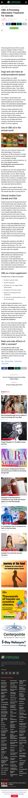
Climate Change (3, 735)
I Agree (14, 796)
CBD (21, 88)
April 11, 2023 (4, 557)
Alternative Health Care (4, 690)
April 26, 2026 (4, 446)
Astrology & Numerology (4, 712)
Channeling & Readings (4, 731)
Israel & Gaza (13, 756)
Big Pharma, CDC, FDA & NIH (4, 719)
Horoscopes (13, 740)
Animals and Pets (4, 699)
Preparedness (23, 726)
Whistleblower (23, 773)
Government (13, 709)
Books (3, 722)
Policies (21, 719)
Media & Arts (22, 685)
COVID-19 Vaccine (3, 752)
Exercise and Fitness (13, 690)
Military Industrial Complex (21, 695)
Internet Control (12, 750)
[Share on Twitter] (13, 24)
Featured (12, 695)
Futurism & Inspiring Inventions (13, 706)
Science (21, 748)
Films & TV (13, 699)
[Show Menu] (2, 2)
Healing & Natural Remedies (15, 7)
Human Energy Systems (14, 743)
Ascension (4, 709)
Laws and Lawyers (12, 759)
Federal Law (13, 697)
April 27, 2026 (4, 419)
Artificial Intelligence (4, 707)
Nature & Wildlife (21, 708)
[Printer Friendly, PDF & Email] (14, 28)
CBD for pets (5, 363)
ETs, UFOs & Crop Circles (13, 686)
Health (6, 7)
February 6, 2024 (5, 530)
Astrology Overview (3, 715)
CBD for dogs (18, 361)
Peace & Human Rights (23, 713)
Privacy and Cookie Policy (17, 794)
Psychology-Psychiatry (22, 731)
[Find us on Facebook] (2, 673)
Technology (22, 760)
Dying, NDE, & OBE (4, 765)
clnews (4, 19)
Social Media (22, 753)
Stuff (20, 758)
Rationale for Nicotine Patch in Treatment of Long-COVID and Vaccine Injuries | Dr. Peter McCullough (13, 499)
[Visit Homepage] (14, 2)
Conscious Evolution (8, 438)
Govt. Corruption (13, 715)
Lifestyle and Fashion (13, 762)
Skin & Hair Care (22, 750)
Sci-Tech (21, 746)
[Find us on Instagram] (10, 673)
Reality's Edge (23, 740)
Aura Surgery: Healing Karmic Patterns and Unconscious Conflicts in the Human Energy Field (13, 471)
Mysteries (21, 703)
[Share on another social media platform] (24, 24)
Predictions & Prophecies (22, 724)
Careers (3, 726)
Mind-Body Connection (22, 699)
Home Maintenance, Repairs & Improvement (13, 736)
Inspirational (13, 745)
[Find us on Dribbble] (17, 673)
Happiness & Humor (13, 722)
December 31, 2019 (12, 19)
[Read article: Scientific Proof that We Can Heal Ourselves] (14, 542)
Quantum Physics (21, 735)
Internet (12, 747)
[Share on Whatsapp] (19, 24)
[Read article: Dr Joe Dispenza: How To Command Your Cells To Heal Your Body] (14, 515)
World (20, 775)
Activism (3, 680)
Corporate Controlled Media (4, 748)
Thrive (21, 767)
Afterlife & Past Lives (4, 683)
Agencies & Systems (4, 686)
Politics (21, 721)
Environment (13, 680)
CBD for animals (9, 361)
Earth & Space (4, 768)
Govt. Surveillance (13, 719)
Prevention (22, 728)
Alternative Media (4, 693)
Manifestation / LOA (14, 775)
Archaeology (4, 702)
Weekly (21, 771)
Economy (3, 772)
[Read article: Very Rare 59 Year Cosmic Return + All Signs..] (4, 784)
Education (3, 774)
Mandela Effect (12, 772)
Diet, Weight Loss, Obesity (4, 757)
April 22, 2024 (4, 503)
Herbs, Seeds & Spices (13, 732)
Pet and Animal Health (22, 717)
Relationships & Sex (22, 743)
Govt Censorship (13, 712)
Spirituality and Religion (22, 756)
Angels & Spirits (3, 696)
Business (3, 724)
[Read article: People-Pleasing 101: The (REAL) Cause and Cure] (14, 431)
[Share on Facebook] (8, 24)
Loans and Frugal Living (13, 765)
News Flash (22, 711)
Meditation (22, 691)
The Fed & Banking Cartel (21, 764)
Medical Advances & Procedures (22, 688)
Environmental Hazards (14, 683)
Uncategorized (23, 769)
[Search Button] (26, 2)
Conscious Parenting (4, 744)
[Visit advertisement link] (14, 574)
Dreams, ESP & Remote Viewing (4, 761)
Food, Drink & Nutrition (13, 702)
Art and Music (4, 704)
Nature (21, 705)
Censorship (4, 728)
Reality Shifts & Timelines (22, 738)
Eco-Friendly (4, 770)
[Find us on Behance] (13, 673)
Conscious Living (4, 741)
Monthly (21, 701)
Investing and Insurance (13, 753)
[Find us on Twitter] (6, 673)
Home (2, 7)
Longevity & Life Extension (14, 768)
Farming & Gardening (13, 693)
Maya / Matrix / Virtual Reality (22, 682)
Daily (2, 755)
